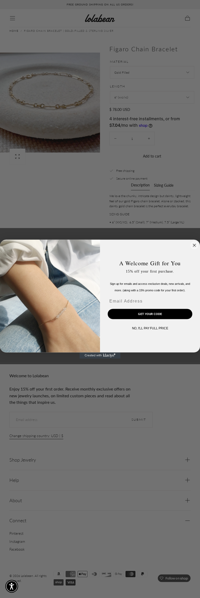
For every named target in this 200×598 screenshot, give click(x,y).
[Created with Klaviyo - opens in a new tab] (100, 355)
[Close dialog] (194, 245)
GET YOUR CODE (150, 313)
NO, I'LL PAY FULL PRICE (150, 328)
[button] (11, 586)
